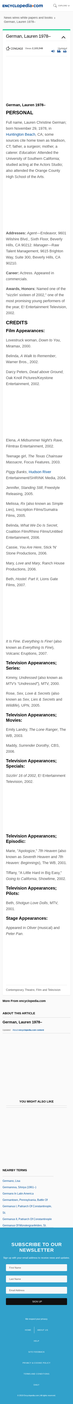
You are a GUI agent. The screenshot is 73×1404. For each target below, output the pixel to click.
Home (28, 1330)
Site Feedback (36, 1352)
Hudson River (40, 472)
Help (36, 1341)
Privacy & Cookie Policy (36, 1363)
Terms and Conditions (36, 1374)
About (28, 1030)
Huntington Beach (20, 134)
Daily (36, 1385)
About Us (42, 1330)
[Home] (23, 5)
